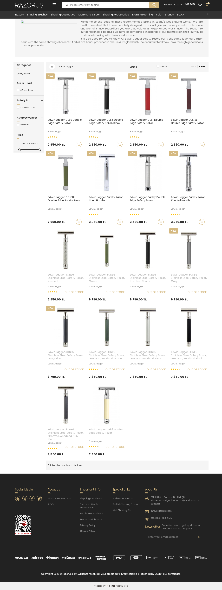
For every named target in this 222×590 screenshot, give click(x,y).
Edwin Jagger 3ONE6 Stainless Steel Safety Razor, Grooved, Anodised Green (107, 355)
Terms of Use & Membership (89, 506)
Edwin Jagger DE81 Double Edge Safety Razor (146, 121)
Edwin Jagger (54, 131)
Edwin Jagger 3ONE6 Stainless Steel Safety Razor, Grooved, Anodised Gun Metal (66, 434)
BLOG (180, 14)
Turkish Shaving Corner (126, 504)
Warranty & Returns (91, 519)
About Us (151, 489)
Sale (159, 14)
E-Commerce (121, 585)
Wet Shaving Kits (122, 510)
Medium (24, 124)
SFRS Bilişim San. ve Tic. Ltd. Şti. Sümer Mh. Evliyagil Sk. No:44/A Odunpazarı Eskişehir (175, 500)
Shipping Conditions (91, 498)
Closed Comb (27, 107)
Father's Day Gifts (123, 498)
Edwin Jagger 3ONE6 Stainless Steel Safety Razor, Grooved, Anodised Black (189, 355)
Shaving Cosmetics (63, 14)
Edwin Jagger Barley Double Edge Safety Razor (147, 199)
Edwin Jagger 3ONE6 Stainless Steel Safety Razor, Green (107, 278)
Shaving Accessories (116, 14)
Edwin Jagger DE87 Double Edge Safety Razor (106, 431)
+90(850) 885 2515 (161, 518)
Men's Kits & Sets (89, 14)
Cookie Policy (87, 531)
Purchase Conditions (92, 513)
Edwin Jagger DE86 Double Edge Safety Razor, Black (106, 121)
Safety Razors (23, 73)
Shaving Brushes (37, 14)
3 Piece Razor (26, 90)
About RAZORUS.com (59, 498)
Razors (19, 14)
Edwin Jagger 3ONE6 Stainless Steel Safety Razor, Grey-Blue (66, 355)
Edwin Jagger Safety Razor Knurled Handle (188, 199)
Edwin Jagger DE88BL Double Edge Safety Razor (64, 199)
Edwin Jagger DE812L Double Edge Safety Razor (187, 121)
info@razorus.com (161, 510)
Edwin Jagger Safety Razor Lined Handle (106, 199)
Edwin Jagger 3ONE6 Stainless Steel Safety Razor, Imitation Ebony (148, 278)
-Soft (110, 585)
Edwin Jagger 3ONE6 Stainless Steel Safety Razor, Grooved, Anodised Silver (148, 355)
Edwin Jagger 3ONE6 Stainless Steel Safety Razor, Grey (189, 278)
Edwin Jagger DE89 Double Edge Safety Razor (65, 121)
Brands (169, 14)
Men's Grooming (142, 14)
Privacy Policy (87, 525)
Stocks (163, 66)
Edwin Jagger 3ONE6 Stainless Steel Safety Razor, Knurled (66, 278)
